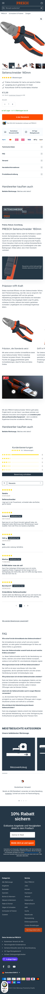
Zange (12, 360)
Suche (27, 911)
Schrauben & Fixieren (16, 13)
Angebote (5, 886)
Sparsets (5, 893)
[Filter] (4, 483)
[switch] (4, 991)
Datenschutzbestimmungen (31, 852)
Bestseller (5, 889)
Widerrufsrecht (30, 904)
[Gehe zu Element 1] (5, 66)
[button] (7, 77)
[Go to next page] (28, 605)
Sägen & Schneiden (8, 907)
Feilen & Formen (7, 904)
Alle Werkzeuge (7, 882)
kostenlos (8, 793)
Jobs (26, 886)
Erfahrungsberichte (31, 922)
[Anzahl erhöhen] (12, 104)
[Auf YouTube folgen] (14, 966)
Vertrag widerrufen (33, 930)
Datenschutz (29, 900)
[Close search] (41, 8)
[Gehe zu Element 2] (12, 66)
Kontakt (27, 889)
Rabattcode (29, 914)
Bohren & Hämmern (8, 896)
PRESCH (4, 13)
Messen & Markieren (9, 900)
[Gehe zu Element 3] (18, 66)
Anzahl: (4, 100)
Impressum (28, 893)
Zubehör (5, 914)
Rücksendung (29, 918)
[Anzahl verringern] (4, 104)
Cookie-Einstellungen (32, 925)
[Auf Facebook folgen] (3, 966)
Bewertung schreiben (22, 474)
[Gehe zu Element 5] (32, 66)
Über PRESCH (29, 882)
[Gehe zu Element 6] (38, 66)
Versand (27, 896)
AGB (26, 907)
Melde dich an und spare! (22, 843)
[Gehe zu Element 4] (25, 66)
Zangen (28, 13)
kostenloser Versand (15, 95)
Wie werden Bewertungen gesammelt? (15, 621)
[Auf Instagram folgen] (8, 966)
